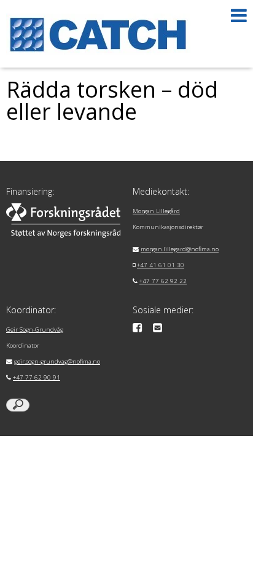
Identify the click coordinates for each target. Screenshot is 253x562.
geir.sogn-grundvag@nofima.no (57, 361)
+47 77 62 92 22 (163, 281)
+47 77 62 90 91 (36, 377)
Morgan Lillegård (156, 211)
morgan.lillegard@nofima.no (180, 249)
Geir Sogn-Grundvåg (34, 330)
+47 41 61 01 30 (160, 265)
